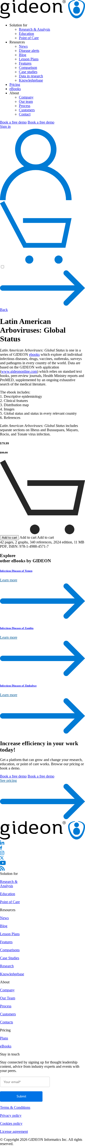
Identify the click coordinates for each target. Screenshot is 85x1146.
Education (26, 34)
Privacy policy (10, 1115)
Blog (22, 55)
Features (25, 63)
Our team (26, 101)
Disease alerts (29, 51)
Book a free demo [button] (13, 122)
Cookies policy (11, 1123)
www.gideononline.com (19, 371)
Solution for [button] (18, 25)
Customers (27, 110)
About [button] (14, 93)
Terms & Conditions (15, 1107)
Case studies (28, 72)
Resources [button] (17, 42)
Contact (24, 114)
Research (7, 966)
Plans (4, 1038)
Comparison (28, 68)
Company (26, 97)
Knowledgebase (31, 80)
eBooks (15, 89)
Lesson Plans (28, 59)
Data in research (31, 76)
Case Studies (9, 958)
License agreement (14, 1131)
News (23, 46)
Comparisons (10, 950)
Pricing (14, 85)
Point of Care (29, 38)
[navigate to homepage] (42, 17)
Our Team (7, 998)
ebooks (34, 354)
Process (24, 106)
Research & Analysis (34, 29)
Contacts (6, 1022)
